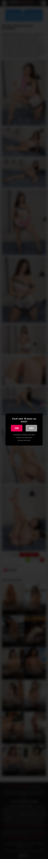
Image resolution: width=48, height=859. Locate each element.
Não (31, 428)
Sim (17, 428)
